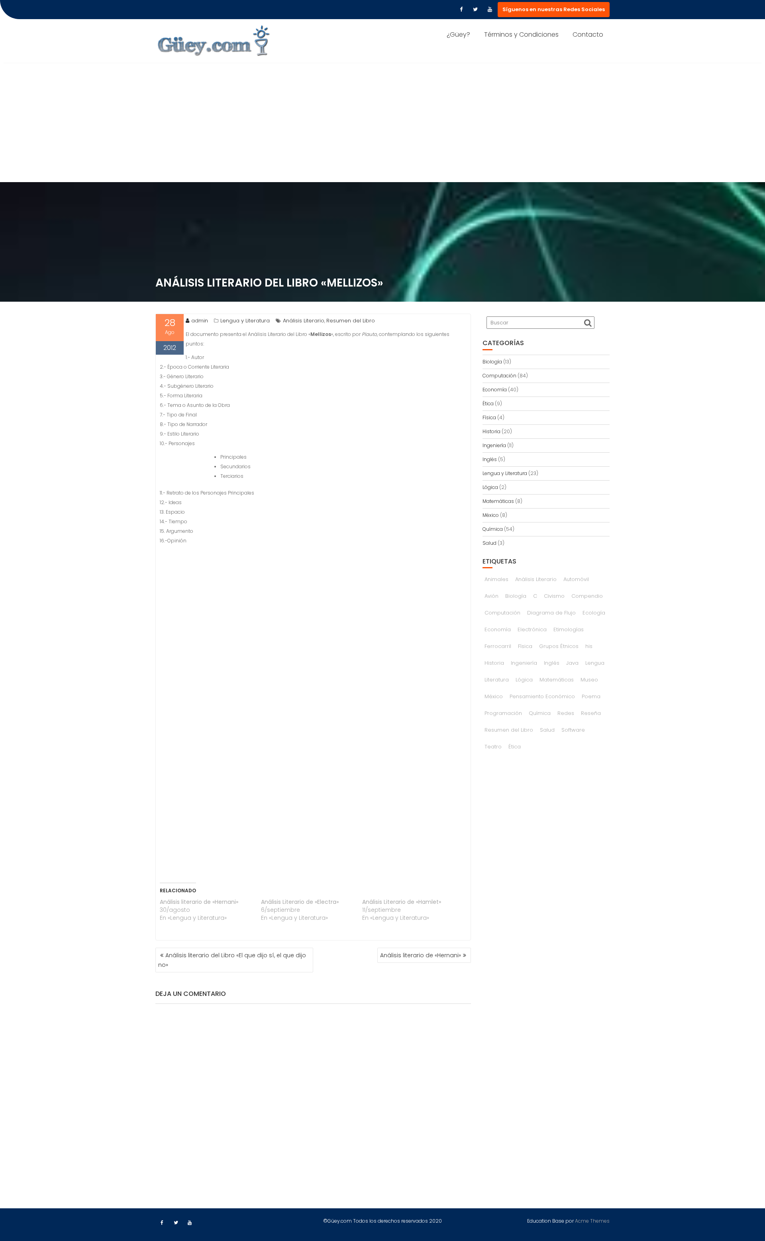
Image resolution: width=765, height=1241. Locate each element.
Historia (491, 431)
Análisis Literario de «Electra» (300, 902)
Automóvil (576, 579)
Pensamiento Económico (542, 696)
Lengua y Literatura (245, 320)
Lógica (490, 487)
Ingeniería (494, 445)
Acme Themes (592, 1220)
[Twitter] (475, 9)
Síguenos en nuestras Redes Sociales (553, 9)
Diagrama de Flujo (551, 613)
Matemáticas (498, 501)
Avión (491, 596)
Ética (488, 403)
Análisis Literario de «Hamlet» (401, 902)
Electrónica (532, 629)
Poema (591, 696)
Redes (565, 713)
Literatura (496, 679)
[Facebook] (461, 9)
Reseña (591, 713)
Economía (495, 389)
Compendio (587, 596)
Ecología (594, 613)
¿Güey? (458, 34)
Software (573, 730)
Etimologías (568, 629)
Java (572, 663)
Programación (503, 713)
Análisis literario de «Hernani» (199, 902)
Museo (589, 679)
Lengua (594, 663)
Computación (499, 375)
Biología (492, 361)
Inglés (490, 459)
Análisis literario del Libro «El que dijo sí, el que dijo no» (232, 960)
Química (493, 529)
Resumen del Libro (350, 320)
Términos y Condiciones (521, 34)
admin (199, 320)
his (588, 646)
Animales (496, 579)
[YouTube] (489, 9)
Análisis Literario (303, 320)
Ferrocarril (497, 646)
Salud (489, 543)
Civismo (554, 596)
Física (489, 417)
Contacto (588, 34)
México (491, 515)
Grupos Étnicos (559, 646)
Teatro (493, 746)
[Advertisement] (382, 122)
